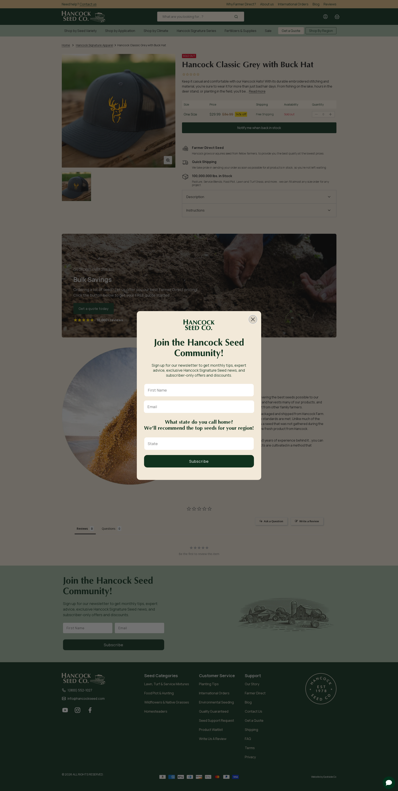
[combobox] (198, 444)
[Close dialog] (253, 319)
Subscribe (199, 461)
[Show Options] (250, 444)
